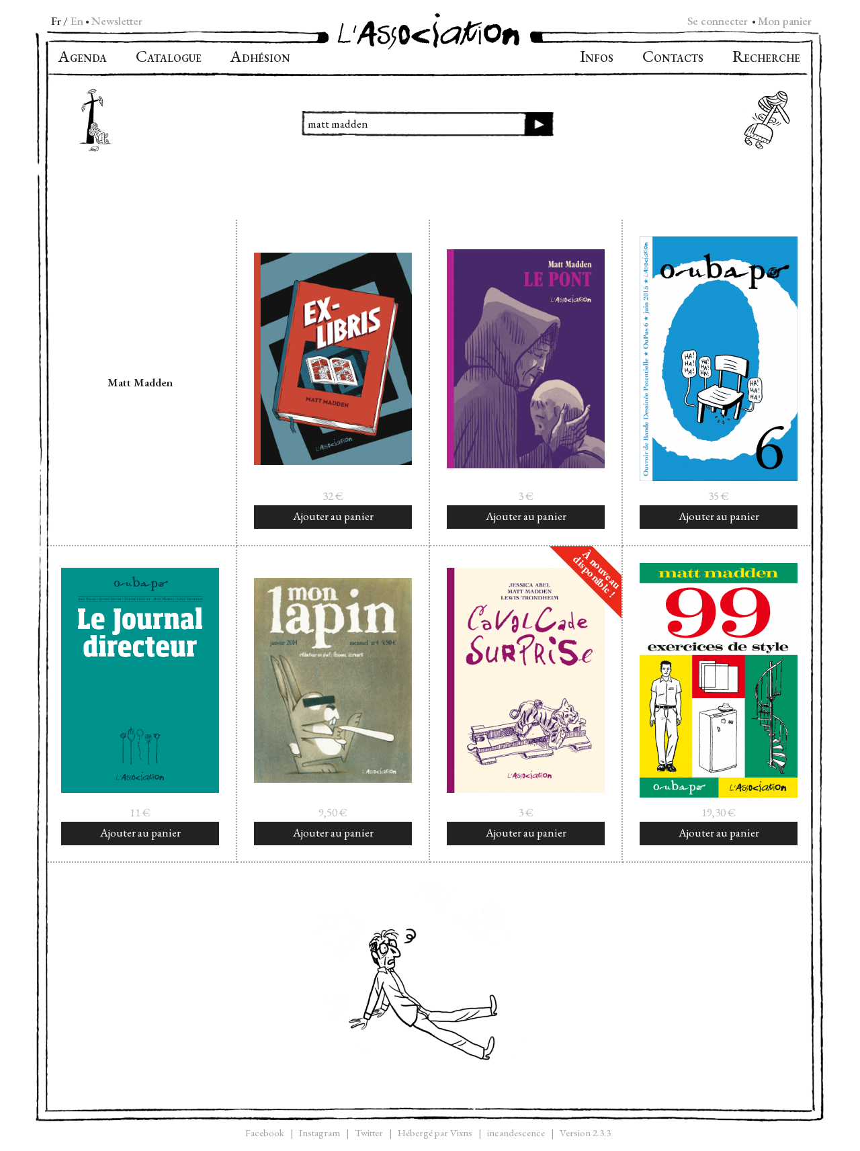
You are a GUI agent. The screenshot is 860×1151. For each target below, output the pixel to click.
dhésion (260, 58)
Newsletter (116, 20)
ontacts (672, 58)
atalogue (169, 58)
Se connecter (717, 20)
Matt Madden (140, 382)
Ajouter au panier (333, 516)
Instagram (319, 1132)
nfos (596, 58)
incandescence (516, 1132)
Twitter (369, 1132)
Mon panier (785, 20)
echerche (766, 58)
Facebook (264, 1132)
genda (82, 58)
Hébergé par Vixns (435, 1132)
